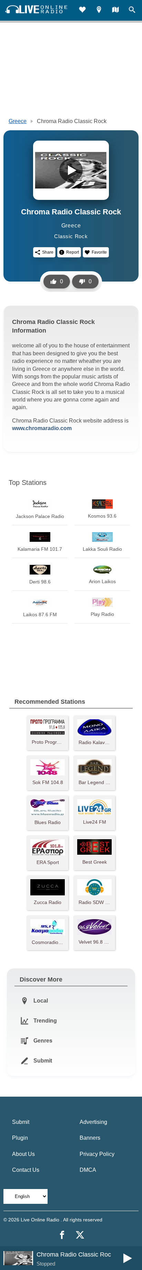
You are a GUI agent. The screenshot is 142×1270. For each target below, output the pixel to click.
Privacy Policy (97, 1154)
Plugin (20, 1138)
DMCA (88, 1170)
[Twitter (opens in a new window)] (80, 1235)
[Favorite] (82, 10)
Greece (18, 121)
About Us (23, 1154)
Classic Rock (71, 236)
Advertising (93, 1122)
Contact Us (25, 1170)
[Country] (115, 10)
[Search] (132, 10)
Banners (90, 1138)
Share (47, 252)
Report (72, 252)
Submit (20, 1122)
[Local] (99, 10)
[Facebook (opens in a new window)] (62, 1235)
